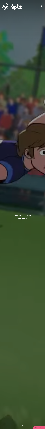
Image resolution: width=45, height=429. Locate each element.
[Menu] (41, 6)
